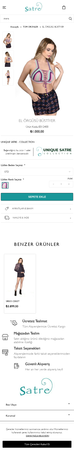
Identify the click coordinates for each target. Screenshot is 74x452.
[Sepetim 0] (64, 7)
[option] (20, 283)
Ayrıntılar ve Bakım (22, 208)
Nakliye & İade (21, 217)
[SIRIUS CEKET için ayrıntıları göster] (20, 275)
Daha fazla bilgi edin (37, 435)
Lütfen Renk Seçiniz (11, 179)
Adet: (70, 178)
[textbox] (33, 19)
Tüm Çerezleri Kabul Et (37, 444)
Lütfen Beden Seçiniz (12, 165)
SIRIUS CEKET (12, 301)
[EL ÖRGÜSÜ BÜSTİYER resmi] (43, 114)
